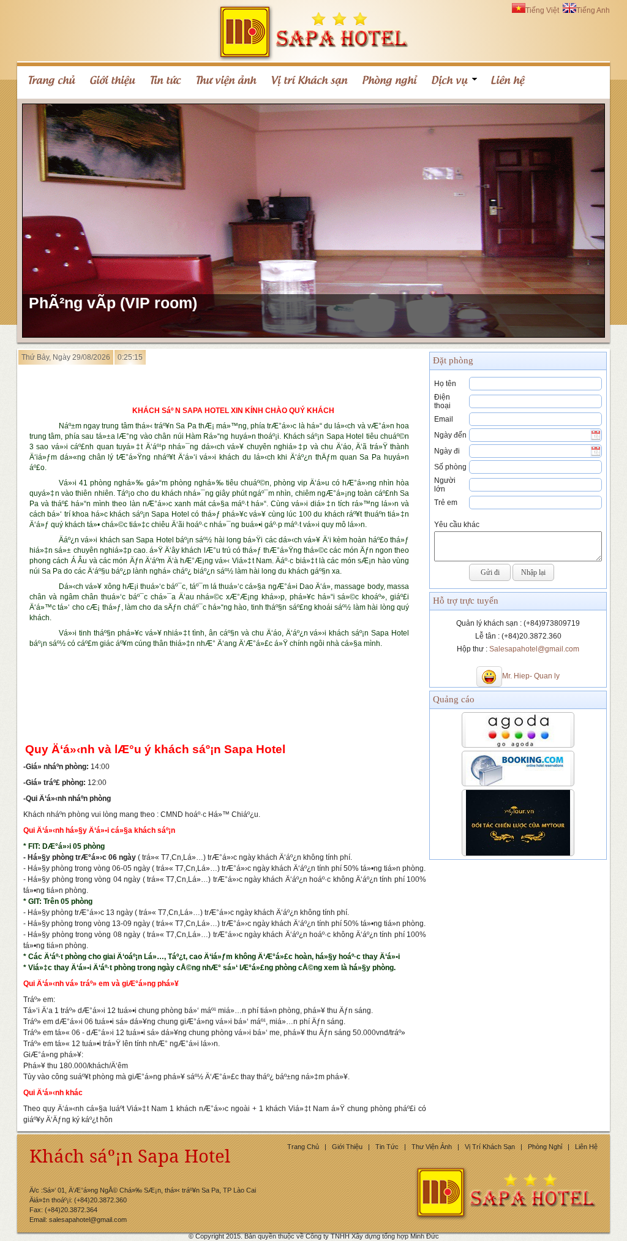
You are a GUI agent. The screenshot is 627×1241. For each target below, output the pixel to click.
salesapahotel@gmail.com (88, 1219)
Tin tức (387, 1146)
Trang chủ (303, 1146)
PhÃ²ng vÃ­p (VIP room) (113, 302)
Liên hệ (586, 1146)
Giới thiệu (347, 1146)
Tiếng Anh (593, 10)
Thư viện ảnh (431, 1146)
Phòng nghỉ (545, 1146)
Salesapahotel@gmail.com (534, 649)
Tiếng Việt (542, 10)
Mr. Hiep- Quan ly (531, 676)
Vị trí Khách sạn (490, 1146)
